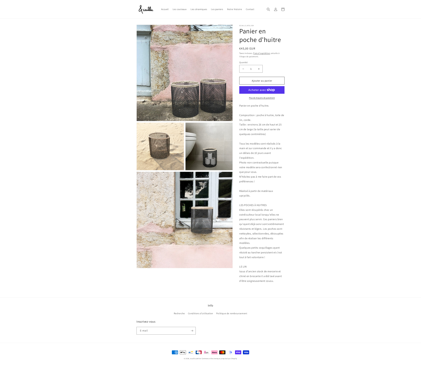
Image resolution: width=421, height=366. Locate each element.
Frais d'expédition (261, 53)
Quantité (243, 62)
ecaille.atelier (195, 358)
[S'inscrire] (192, 331)
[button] (268, 9)
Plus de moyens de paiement (262, 98)
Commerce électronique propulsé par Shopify (219, 358)
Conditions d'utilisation (200, 313)
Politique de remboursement (231, 313)
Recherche (179, 313)
